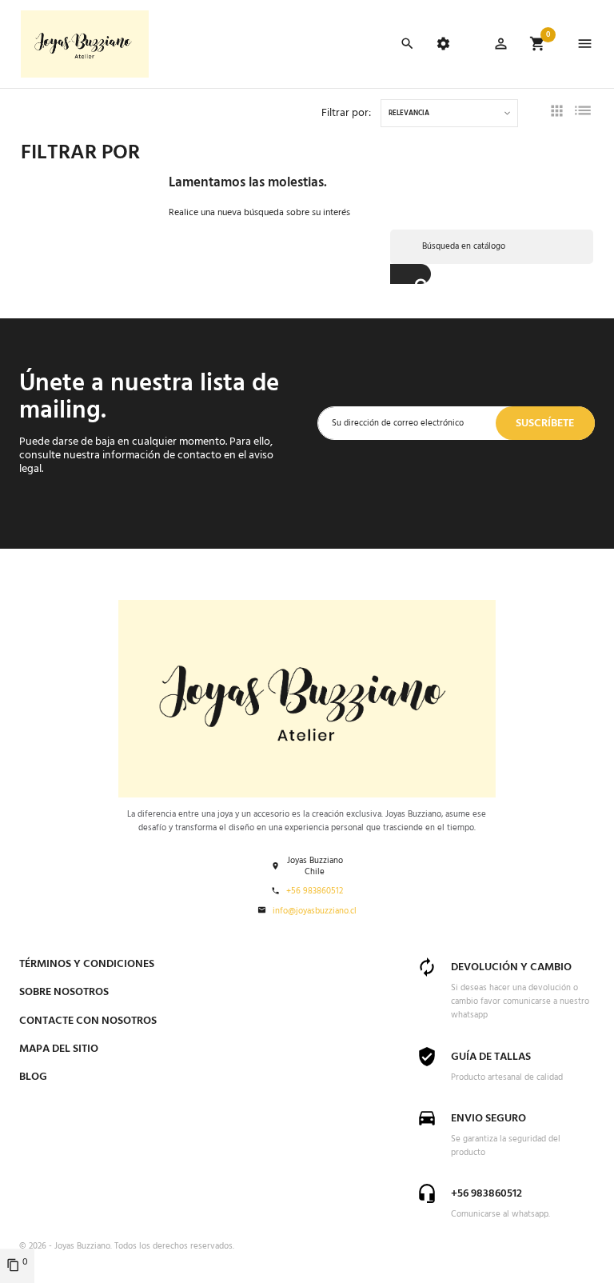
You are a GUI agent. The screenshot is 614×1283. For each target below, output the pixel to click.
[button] (500, 46)
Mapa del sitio (58, 1049)
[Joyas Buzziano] (85, 44)
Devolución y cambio (511, 967)
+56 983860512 (314, 891)
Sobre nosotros (64, 992)
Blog (33, 1077)
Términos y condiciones (86, 964)
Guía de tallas (491, 1057)
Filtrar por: (346, 113)
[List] (582, 113)
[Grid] (556, 113)
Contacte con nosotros (88, 1021)
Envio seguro (488, 1118)
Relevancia (409, 113)
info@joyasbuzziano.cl (315, 911)
